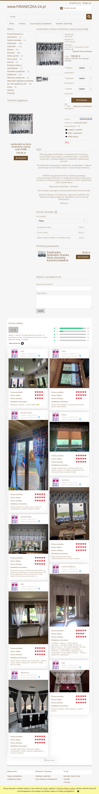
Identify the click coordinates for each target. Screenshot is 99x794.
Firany (9, 87)
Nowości (10, 90)
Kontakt (67, 779)
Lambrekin (11, 46)
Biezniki (10, 62)
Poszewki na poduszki (16, 71)
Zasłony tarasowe (14, 40)
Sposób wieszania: (69, 91)
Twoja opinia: (41, 293)
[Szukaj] (89, 16)
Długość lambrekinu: (69, 70)
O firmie (67, 782)
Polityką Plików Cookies (66, 788)
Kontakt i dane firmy (72, 776)
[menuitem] (11, 23)
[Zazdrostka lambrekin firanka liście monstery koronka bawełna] (42, 254)
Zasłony (10, 49)
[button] (73, 130)
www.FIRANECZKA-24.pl (26, 6)
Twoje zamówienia (14, 776)
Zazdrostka (11, 43)
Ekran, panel (12, 59)
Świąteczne (11, 74)
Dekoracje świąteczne (16, 78)
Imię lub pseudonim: (44, 284)
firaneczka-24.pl (80, 123)
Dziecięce (11, 53)
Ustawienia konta (14, 779)
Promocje (11, 93)
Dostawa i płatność (43, 776)
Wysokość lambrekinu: (69, 80)
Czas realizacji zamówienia (46, 779)
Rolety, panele (13, 56)
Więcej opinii (49, 760)
